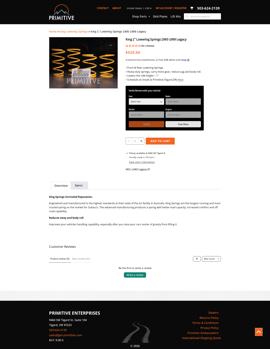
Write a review (135, 275)
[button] (140, 16)
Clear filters (183, 124)
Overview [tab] (61, 185)
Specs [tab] (79, 185)
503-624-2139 (208, 8)
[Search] (187, 16)
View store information (142, 162)
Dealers (213, 312)
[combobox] (202, 16)
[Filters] (197, 259)
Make (167, 96)
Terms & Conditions (205, 323)
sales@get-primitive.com (65, 335)
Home (53, 31)
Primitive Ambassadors (203, 333)
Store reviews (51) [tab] (81, 258)
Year (131, 96)
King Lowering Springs (74, 31)
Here (180, 79)
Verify (146, 124)
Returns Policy (209, 318)
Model (132, 109)
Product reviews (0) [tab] (60, 258)
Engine (168, 109)
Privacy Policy (209, 328)
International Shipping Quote (201, 338)
